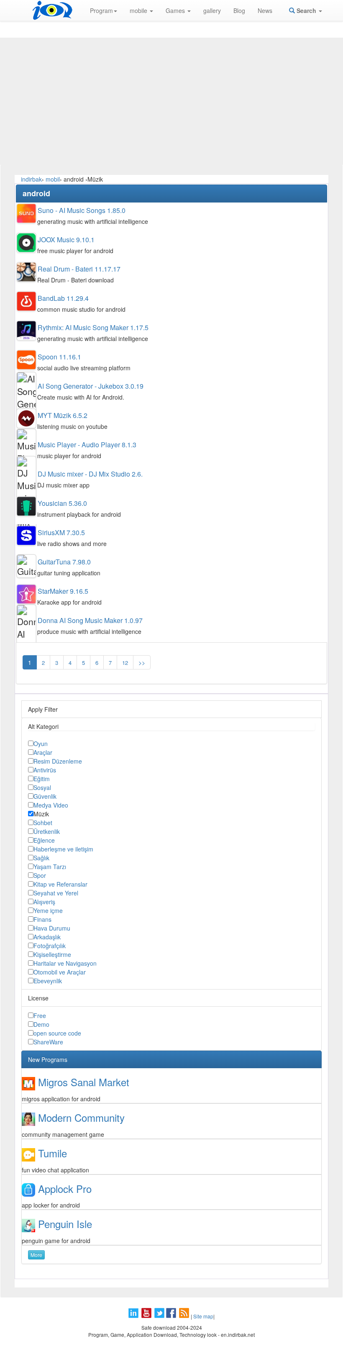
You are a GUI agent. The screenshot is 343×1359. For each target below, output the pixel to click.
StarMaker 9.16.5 (63, 591)
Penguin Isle (65, 1223)
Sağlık (41, 858)
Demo (41, 1024)
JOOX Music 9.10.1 (66, 239)
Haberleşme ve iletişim (63, 849)
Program (101, 10)
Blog (239, 10)
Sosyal (42, 787)
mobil (53, 179)
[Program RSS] (185, 1316)
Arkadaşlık (47, 937)
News (265, 10)
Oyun (40, 743)
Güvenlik (44, 796)
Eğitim (41, 778)
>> (141, 662)
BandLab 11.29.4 (63, 298)
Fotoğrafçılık (49, 945)
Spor (39, 875)
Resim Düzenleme (57, 761)
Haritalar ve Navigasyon (65, 963)
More (36, 1254)
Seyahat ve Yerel (55, 893)
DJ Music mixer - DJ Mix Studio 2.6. (90, 474)
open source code (57, 1033)
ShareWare (48, 1042)
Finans (42, 919)
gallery (212, 10)
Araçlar (42, 752)
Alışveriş (44, 901)
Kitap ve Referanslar (60, 884)
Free (39, 1015)
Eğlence (44, 840)
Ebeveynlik (47, 981)
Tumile (52, 1153)
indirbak (31, 179)
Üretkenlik (46, 831)
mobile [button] (139, 10)
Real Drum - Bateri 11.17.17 (79, 269)
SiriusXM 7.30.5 (61, 532)
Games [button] (176, 10)
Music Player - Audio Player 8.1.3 (87, 444)
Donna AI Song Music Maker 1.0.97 (90, 620)
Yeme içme (48, 910)
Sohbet (42, 822)
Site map (203, 1316)
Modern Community (81, 1117)
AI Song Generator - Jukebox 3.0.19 (90, 386)
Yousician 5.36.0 (62, 503)
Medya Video (50, 805)
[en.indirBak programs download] (52, 10)
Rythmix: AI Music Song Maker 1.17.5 (93, 327)
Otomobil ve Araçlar (59, 972)
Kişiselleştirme (52, 954)
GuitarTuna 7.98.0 (64, 562)
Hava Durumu (51, 928)
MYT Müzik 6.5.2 (62, 415)
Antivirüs (44, 770)
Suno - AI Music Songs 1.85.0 (81, 210)
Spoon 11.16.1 (59, 357)
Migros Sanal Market (83, 1081)
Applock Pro (65, 1188)
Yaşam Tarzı (49, 866)
